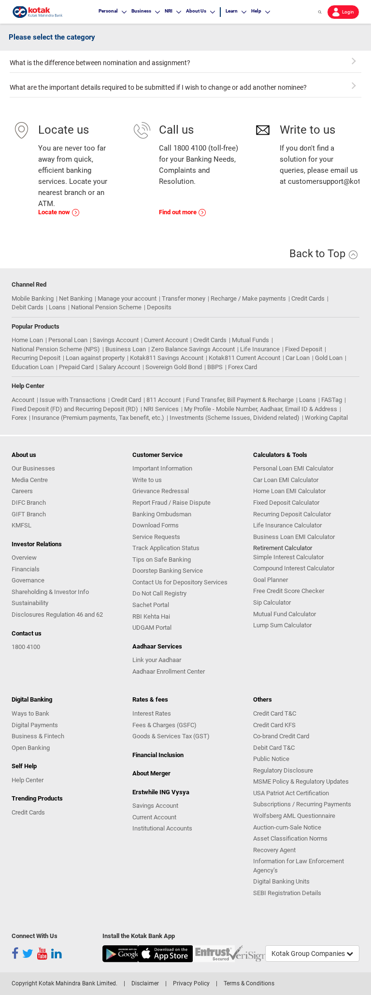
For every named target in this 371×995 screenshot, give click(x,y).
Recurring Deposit (36, 357)
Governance (28, 580)
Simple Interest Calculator (288, 557)
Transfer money (183, 298)
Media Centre (30, 480)
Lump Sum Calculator (282, 625)
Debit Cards (27, 307)
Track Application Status (166, 548)
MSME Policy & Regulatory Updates (301, 781)
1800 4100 (26, 646)
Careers (22, 491)
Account (23, 399)
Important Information (162, 468)
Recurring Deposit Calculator (292, 514)
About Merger (151, 773)
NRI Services (161, 409)
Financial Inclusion (158, 755)
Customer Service (157, 454)
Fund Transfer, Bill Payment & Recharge (240, 399)
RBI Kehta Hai (151, 616)
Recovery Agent (274, 850)
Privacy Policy (191, 983)
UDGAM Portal (151, 627)
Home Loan (27, 340)
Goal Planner (270, 579)
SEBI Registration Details (287, 893)
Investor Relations (37, 544)
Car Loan (297, 357)
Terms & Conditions (249, 983)
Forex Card (242, 367)
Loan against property (95, 357)
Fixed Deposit (303, 349)
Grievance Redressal (160, 491)
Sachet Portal (150, 604)
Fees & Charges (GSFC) (164, 725)
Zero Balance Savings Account (193, 349)
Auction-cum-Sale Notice (287, 827)
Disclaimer (145, 983)
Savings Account (116, 340)
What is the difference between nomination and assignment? (100, 63)
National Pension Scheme (106, 307)
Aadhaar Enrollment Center (168, 671)
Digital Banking (32, 699)
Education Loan (33, 367)
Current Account (166, 340)
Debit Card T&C (274, 747)
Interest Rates (151, 713)
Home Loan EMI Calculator (289, 491)
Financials (26, 569)
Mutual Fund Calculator (284, 614)
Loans (57, 307)
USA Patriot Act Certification (291, 793)
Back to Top (318, 254)
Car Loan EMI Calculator (285, 480)
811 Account (163, 399)
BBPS (215, 367)
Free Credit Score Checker (288, 590)
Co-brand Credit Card (281, 736)
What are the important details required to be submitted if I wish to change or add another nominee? (158, 87)
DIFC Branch (29, 502)
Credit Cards (308, 298)
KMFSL (21, 525)
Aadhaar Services (157, 646)
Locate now (54, 212)
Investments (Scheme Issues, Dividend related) (235, 417)
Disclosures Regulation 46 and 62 (57, 614)
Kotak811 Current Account (244, 357)
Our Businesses (33, 468)
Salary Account (119, 367)
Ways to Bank (30, 713)
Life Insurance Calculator (287, 525)
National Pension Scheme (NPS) (56, 349)
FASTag (331, 399)
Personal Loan (67, 340)
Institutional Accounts (162, 828)
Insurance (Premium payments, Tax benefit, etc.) (98, 417)
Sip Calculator (272, 602)
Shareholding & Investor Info (50, 591)
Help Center (27, 780)
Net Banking (75, 298)
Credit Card (126, 399)
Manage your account (127, 298)
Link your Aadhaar (156, 659)
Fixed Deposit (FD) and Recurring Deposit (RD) (75, 409)
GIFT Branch (29, 514)
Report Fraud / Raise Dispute (171, 502)
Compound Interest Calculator (293, 568)
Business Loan (125, 349)
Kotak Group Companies (308, 953)
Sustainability (30, 603)
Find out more (178, 212)
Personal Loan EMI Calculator (293, 468)
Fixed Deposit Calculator (286, 502)
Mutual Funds (250, 340)
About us (24, 454)
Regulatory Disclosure (283, 770)
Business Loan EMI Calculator (294, 536)
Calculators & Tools (280, 454)
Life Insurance (260, 349)
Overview (24, 557)
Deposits (159, 307)
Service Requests (156, 536)
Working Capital (326, 417)
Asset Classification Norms (290, 838)
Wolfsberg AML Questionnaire (294, 815)
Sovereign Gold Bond (173, 367)
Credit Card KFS (274, 725)
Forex (19, 417)
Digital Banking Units (281, 881)
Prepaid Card (76, 367)
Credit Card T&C (274, 713)
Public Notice (271, 758)
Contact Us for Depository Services (180, 582)
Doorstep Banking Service (167, 570)
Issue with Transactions (73, 399)
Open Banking (31, 747)
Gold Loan (328, 357)
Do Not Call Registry (159, 593)
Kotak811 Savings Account (166, 357)
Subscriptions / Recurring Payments (302, 804)
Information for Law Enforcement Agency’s (298, 865)
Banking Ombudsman (161, 514)
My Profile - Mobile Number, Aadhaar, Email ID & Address (260, 409)
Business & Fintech (38, 736)
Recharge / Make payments (248, 298)
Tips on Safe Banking (161, 559)
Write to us (147, 480)
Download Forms (155, 525)
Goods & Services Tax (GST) (171, 736)
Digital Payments (35, 725)
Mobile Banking (33, 298)
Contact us (27, 633)
